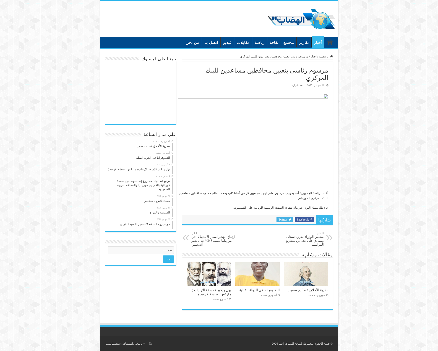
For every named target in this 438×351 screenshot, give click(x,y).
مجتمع (288, 42)
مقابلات (243, 42)
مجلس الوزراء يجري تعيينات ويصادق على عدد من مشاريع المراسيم (305, 239)
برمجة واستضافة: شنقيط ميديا (124, 343)
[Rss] (150, 343)
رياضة (260, 42)
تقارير (304, 42)
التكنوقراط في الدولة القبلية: (259, 290)
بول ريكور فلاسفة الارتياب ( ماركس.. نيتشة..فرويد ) (211, 292)
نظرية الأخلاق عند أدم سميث (307, 290)
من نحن (192, 42)
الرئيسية (330, 42)
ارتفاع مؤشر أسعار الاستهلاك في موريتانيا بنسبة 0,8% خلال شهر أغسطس (213, 239)
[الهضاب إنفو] (301, 18)
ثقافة (274, 42)
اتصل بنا (211, 42)
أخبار (318, 42)
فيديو (227, 42)
